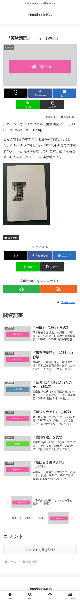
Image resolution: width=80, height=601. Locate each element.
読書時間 (13, 237)
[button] (52, 104)
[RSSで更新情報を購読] (58, 289)
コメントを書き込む (40, 550)
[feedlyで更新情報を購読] (21, 289)
